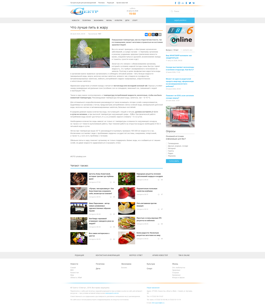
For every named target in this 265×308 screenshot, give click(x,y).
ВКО (72, 270)
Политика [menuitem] (86, 20)
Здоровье (176, 270)
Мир (72, 275)
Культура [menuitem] (118, 20)
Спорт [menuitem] (134, 20)
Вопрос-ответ (136, 255)
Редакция (110, 3)
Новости (74, 264)
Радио (170, 153)
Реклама (101, 3)
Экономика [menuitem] (98, 20)
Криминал (176, 275)
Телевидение (173, 143)
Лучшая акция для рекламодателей (83, 3)
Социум (175, 272)
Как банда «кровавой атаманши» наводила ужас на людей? (101, 221)
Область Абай (76, 277)
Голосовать (174, 161)
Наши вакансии (153, 288)
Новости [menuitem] (75, 20)
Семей (73, 268)
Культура (151, 264)
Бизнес (124, 268)
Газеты (171, 151)
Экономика (126, 264)
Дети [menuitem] (127, 20)
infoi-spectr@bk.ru (158, 303)
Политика (100, 264)
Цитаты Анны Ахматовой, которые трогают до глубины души (101, 176)
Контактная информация (108, 255)
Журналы (172, 156)
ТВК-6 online (184, 255)
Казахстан (74, 272)
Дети (98, 268)
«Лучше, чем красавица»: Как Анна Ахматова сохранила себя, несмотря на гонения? (101, 191)
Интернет (172, 148)
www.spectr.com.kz (112, 293)
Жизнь (175, 264)
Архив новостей (122, 3)
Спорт (149, 268)
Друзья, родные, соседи (178, 146)
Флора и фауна (178, 277)
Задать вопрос (180, 20)
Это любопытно (178, 268)
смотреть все (187, 50)
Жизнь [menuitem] (109, 20)
